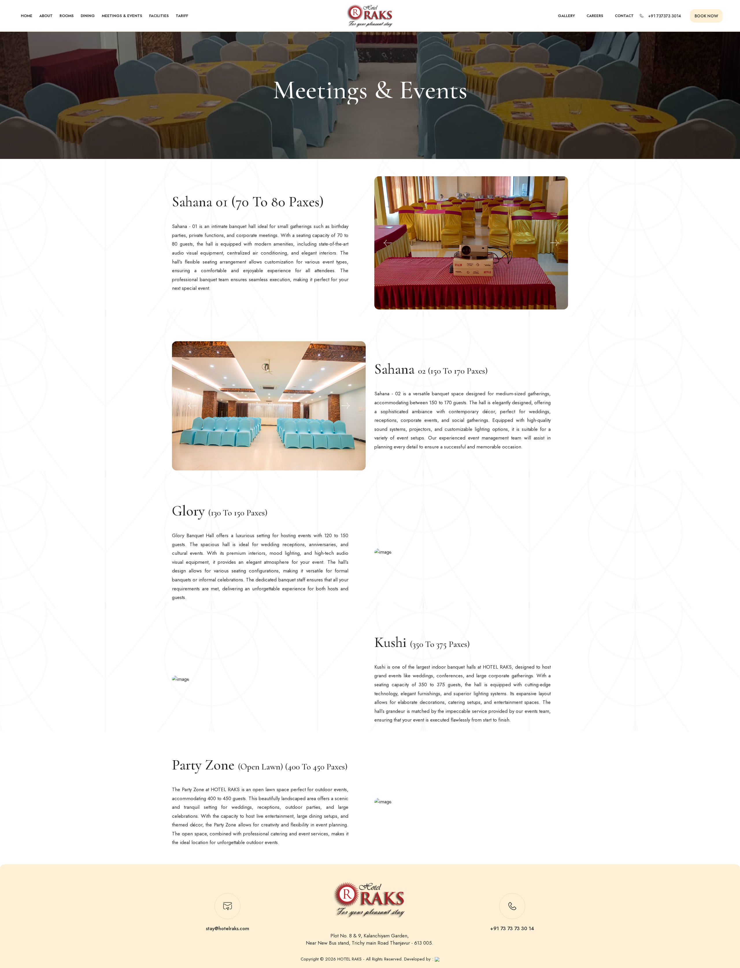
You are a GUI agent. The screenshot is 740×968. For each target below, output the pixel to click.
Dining (88, 15)
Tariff (182, 15)
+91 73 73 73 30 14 (512, 928)
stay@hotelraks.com (227, 928)
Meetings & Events (122, 15)
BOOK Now (706, 16)
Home (26, 15)
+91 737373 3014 (664, 16)
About (46, 15)
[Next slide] (554, 243)
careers (595, 15)
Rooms (67, 15)
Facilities (159, 15)
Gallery (566, 15)
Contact (624, 15)
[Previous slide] (388, 243)
